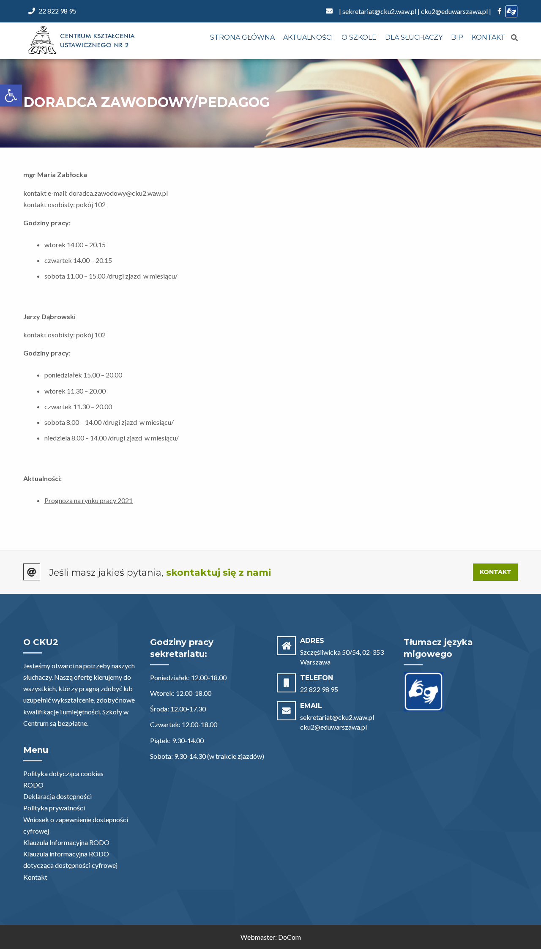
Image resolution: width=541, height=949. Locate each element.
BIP (457, 37)
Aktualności (308, 37)
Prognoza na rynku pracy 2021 (88, 500)
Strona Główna (242, 37)
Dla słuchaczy (414, 37)
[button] (11, 96)
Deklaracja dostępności (57, 796)
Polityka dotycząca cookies (63, 773)
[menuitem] (242, 38)
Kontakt (488, 37)
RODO (33, 785)
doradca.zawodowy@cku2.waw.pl (118, 193)
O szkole (359, 37)
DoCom (289, 937)
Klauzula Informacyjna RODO (66, 842)
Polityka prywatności (54, 808)
